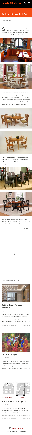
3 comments (11, 372)
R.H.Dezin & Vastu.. (11, 3)
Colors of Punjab (9, 354)
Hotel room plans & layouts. (14, 401)
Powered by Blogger (17, 428)
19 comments (11, 419)
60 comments (11, 325)
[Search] (25, 3)
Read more (26, 325)
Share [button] (26, 228)
